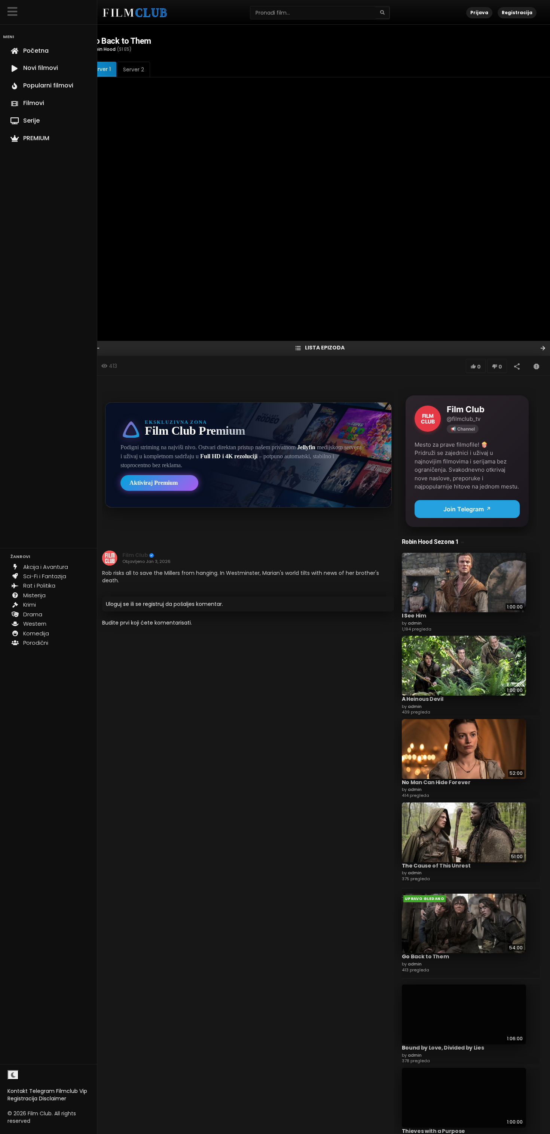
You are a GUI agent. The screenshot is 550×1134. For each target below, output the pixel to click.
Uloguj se (117, 604)
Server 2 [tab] (133, 69)
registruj (153, 604)
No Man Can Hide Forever (436, 782)
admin (415, 623)
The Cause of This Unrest (436, 865)
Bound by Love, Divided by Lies (443, 1047)
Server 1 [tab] (101, 69)
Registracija (22, 1098)
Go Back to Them (425, 956)
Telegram (42, 1091)
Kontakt (17, 1091)
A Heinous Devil (422, 699)
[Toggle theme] (13, 1075)
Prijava (479, 12)
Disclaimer (52, 1098)
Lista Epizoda (324, 347)
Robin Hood (103, 49)
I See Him (414, 615)
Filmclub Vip (71, 1091)
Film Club (135, 555)
